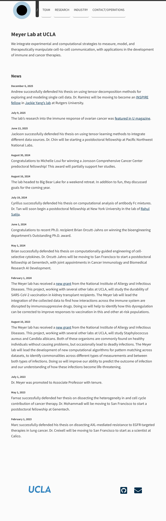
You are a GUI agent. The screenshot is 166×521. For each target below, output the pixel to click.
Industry (81, 10)
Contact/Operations (109, 10)
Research (62, 10)
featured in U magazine (132, 118)
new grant (63, 283)
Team (46, 10)
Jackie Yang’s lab (38, 102)
